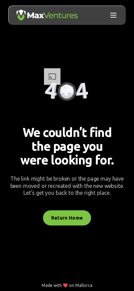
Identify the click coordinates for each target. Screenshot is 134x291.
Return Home (67, 218)
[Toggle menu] (113, 15)
